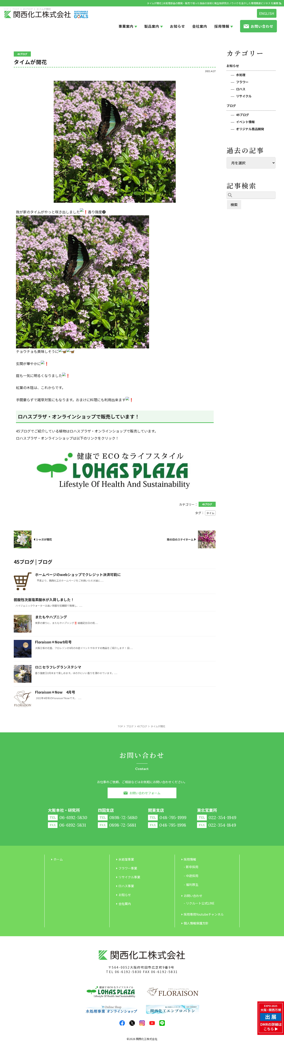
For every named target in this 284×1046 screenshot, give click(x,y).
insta (142, 1023)
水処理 (240, 75)
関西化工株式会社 (146, 1039)
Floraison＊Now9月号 (53, 642)
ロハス (240, 89)
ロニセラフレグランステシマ (58, 667)
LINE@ (162, 1023)
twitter (132, 1023)
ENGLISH (266, 13)
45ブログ (242, 114)
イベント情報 (245, 122)
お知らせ (233, 65)
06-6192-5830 (128, 971)
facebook (122, 1023)
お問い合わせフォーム (144, 793)
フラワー (242, 82)
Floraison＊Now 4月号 (55, 692)
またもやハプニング (51, 616)
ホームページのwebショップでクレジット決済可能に (78, 574)
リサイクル (244, 96)
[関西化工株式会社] (46, 14)
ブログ (231, 105)
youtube (152, 1023)
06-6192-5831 (164, 971)
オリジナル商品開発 (250, 129)
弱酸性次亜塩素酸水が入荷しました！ (44, 599)
